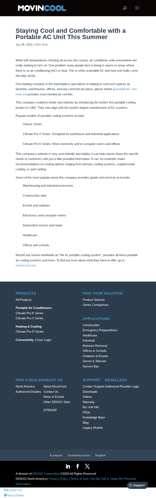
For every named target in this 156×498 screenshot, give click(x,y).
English (100, 455)
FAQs (86, 412)
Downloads (90, 391)
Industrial (89, 340)
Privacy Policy (58, 478)
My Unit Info (91, 407)
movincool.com (26, 265)
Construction (91, 325)
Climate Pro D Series (30, 331)
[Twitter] (87, 466)
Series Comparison (95, 304)
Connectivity (25, 340)
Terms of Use (79, 478)
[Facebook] (77, 466)
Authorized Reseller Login (122, 386)
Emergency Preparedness (100, 330)
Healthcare (90, 335)
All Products (24, 299)
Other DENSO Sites (56, 402)
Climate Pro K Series (29, 313)
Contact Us (50, 391)
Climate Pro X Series (29, 318)
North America (25, 386)
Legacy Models (93, 427)
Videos (87, 396)
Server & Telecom (94, 361)
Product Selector (94, 299)
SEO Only (41, 44)
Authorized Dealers (28, 391)
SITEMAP (50, 410)
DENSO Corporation (46, 473)
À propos (56, 455)
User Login (44, 340)
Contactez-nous (79, 455)
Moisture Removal (95, 345)
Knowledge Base (94, 417)
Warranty (89, 402)
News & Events (53, 396)
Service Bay (91, 366)
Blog (86, 422)
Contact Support (93, 386)
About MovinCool (54, 386)
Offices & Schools (95, 350)
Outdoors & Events (95, 356)
